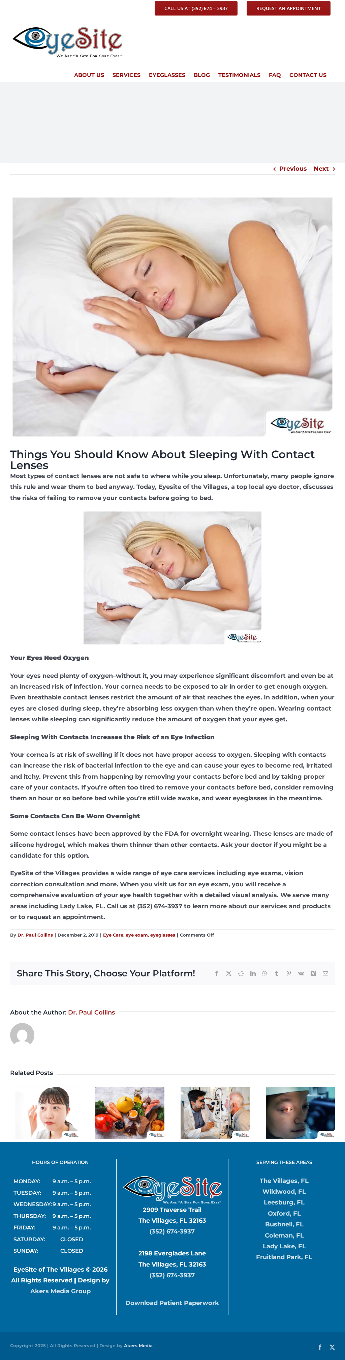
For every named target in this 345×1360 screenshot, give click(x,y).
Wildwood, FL (284, 1191)
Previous (293, 168)
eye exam (137, 935)
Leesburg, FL (284, 1202)
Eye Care (113, 935)
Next (321, 168)
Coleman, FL (284, 1235)
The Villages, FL (284, 1181)
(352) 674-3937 (172, 1231)
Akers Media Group (60, 1291)
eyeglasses (162, 935)
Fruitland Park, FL (284, 1257)
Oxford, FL (284, 1213)
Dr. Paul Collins (35, 935)
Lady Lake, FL (284, 1246)
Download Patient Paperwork (172, 1303)
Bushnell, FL (284, 1224)
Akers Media (138, 1345)
